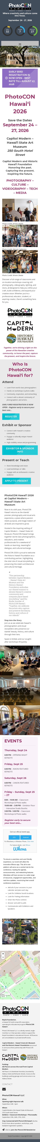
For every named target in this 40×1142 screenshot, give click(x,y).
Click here (30, 841)
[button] (3, 954)
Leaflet (25, 998)
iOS (14, 837)
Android (26, 837)
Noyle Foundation (14, 1136)
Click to (19, 1130)
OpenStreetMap (34, 998)
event (24, 832)
